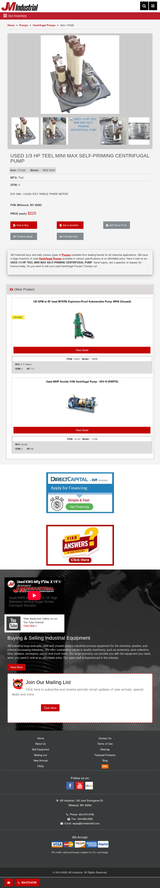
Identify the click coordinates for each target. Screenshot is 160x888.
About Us (40, 743)
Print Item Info (69, 236)
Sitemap (105, 749)
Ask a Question (70, 225)
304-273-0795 (28, 882)
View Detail (82, 350)
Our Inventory (17, 15)
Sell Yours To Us (117, 225)
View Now (29, 626)
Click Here (50, 708)
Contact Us (105, 738)
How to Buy (21, 225)
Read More (16, 667)
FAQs (40, 766)
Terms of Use (105, 743)
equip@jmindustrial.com (86, 823)
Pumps (23, 25)
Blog (105, 760)
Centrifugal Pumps (44, 25)
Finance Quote (24, 236)
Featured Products (105, 755)
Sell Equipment (40, 749)
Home (10, 25)
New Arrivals (41, 760)
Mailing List (40, 755)
